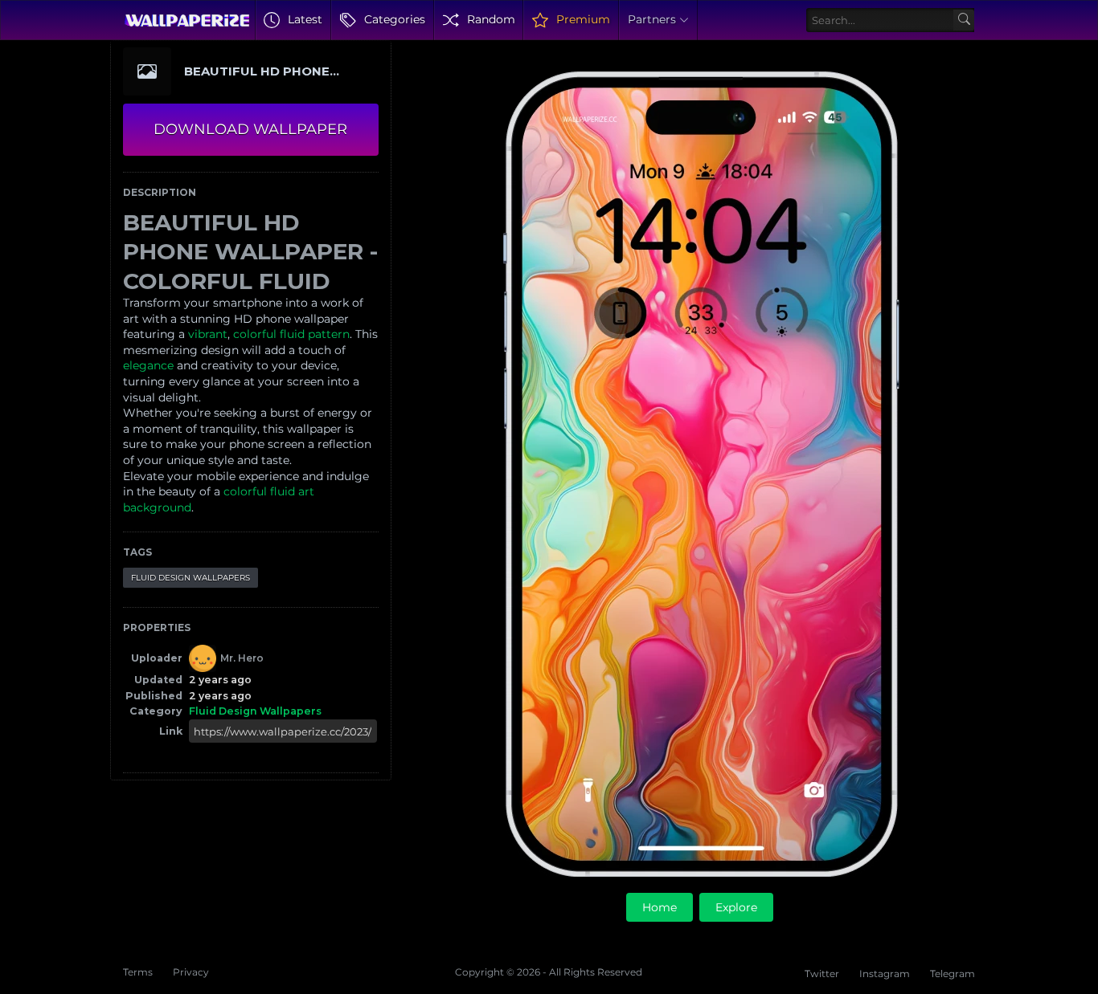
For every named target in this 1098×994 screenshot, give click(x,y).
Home (659, 907)
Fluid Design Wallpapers (190, 577)
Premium (583, 19)
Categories (394, 19)
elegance (148, 365)
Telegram (952, 974)
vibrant (207, 334)
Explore (736, 907)
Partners (652, 19)
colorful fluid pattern (291, 334)
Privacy (191, 972)
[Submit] (964, 20)
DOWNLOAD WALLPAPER (250, 129)
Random (491, 19)
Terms (138, 972)
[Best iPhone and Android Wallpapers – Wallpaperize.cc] (187, 20)
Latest (305, 19)
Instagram (884, 974)
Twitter (822, 974)
